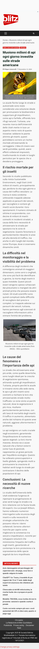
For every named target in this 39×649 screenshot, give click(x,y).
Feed (19, 628)
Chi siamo (19, 620)
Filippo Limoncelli (10, 69)
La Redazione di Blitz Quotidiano (19, 622)
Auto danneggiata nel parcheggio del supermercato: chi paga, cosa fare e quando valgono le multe (18, 570)
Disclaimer (30, 625)
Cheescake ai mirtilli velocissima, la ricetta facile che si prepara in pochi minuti (17, 592)
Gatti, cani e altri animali (10, 47)
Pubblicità (8, 625)
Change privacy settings (10, 647)
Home (5, 40)
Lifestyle (23, 47)
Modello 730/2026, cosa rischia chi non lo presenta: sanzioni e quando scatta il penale (19, 601)
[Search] (33, 33)
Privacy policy (18, 625)
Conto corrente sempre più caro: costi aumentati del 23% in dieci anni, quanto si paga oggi (19, 611)
